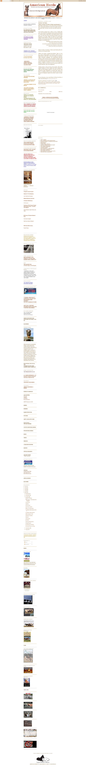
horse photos (57, 81)
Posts (26, 542)
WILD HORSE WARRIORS (45, 150)
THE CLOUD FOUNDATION (45, 145)
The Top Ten (28, 502)
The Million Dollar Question (30, 512)
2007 (26, 492)
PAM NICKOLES (43, 142)
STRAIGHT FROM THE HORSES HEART (48, 144)
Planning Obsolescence (30, 521)
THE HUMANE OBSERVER (45, 146)
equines (49, 81)
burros (45, 81)
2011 (26, 486)
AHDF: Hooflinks (43, 139)
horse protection (41, 82)
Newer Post (40, 91)
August (27, 529)
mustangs (58, 82)
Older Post (60, 91)
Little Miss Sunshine (29, 515)
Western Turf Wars (29, 498)
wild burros (40, 83)
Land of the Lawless (29, 506)
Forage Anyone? (28, 523)
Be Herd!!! (27, 520)
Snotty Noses (28, 518)
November (27, 495)
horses (54, 82)
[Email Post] (56, 80)
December (27, 493)
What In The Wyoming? (30, 508)
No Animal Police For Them (30, 526)
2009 (26, 489)
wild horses (55, 83)
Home (50, 91)
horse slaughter (49, 82)
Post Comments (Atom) (47, 93)
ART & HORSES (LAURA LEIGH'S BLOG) (48, 140)
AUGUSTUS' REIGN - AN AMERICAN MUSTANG (49, 141)
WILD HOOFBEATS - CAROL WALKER (47, 148)
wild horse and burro (48, 83)
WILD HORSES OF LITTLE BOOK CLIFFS (48, 151)
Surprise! (27, 517)
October (27, 496)
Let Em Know (28, 505)
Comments (27, 544)
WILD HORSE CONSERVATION (46, 149)
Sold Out (27, 503)
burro (42, 81)
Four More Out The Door (30, 524)
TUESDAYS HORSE (44, 147)
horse (52, 81)
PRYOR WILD (43, 143)
